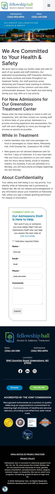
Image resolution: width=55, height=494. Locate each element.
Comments (17, 283)
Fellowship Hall (14, 23)
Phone (16, 270)
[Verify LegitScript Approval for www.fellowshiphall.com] (27, 434)
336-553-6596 (27, 236)
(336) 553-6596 (15, 17)
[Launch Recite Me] (5, 489)
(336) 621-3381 (39, 17)
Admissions (31, 23)
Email (15, 258)
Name (15, 246)
